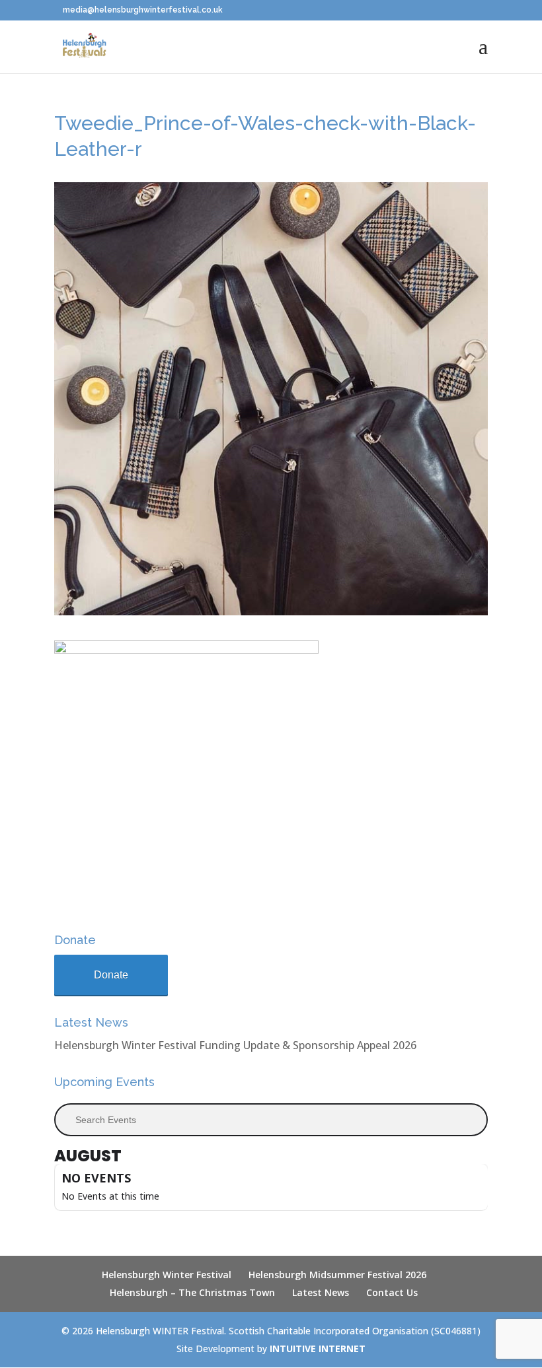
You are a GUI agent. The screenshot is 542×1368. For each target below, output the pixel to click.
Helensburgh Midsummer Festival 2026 (337, 1274)
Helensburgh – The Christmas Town (192, 1292)
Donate (111, 974)
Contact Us (392, 1292)
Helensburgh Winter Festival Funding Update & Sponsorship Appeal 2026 (235, 1045)
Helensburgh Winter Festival (166, 1274)
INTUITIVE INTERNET (318, 1348)
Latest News (320, 1292)
